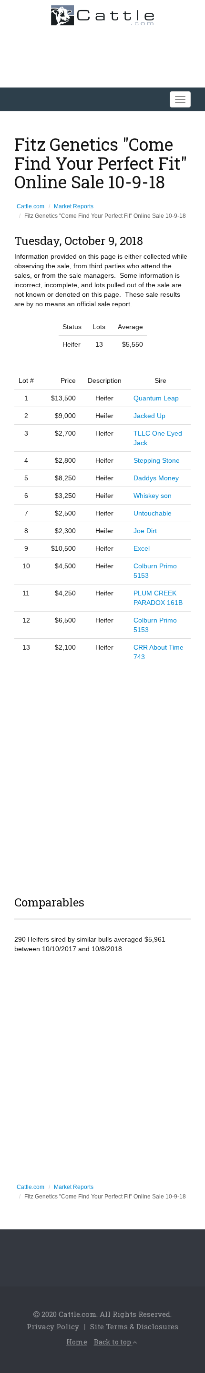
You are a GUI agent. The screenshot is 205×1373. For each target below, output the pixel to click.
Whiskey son (152, 495)
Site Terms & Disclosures (134, 1326)
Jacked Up (149, 415)
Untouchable (152, 513)
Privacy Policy (53, 1326)
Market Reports (73, 206)
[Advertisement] (102, 777)
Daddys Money (156, 478)
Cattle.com (30, 206)
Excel (141, 548)
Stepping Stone (156, 460)
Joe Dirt (145, 531)
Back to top (113, 1341)
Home (76, 1341)
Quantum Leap (156, 398)
